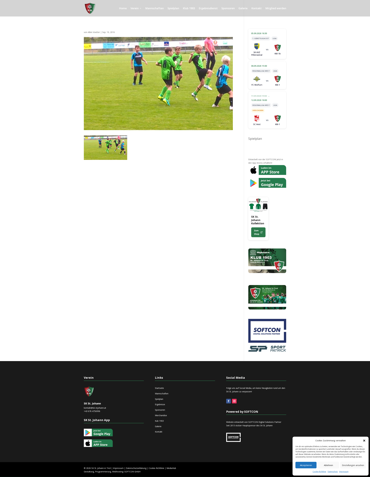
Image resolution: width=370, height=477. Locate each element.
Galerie (243, 8)
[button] (364, 440)
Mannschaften (154, 8)
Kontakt (256, 8)
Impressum (343, 471)
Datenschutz (333, 471)
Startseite (159, 388)
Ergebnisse (160, 404)
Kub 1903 (159, 420)
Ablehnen (328, 465)
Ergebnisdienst (208, 8)
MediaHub (171, 468)
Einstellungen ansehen (353, 465)
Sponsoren (228, 8)
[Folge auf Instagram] (234, 401)
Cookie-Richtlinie (319, 471)
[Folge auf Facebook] (228, 401)
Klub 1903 (189, 8)
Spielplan (173, 8)
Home (123, 8)
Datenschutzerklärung (136, 468)
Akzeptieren (306, 465)
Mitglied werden (275, 8)
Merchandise (161, 415)
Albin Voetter (94, 32)
